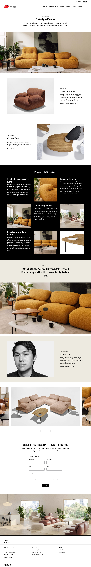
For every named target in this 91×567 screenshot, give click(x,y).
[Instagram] (9, 542)
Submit (45, 485)
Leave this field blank (34, 456)
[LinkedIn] (6, 542)
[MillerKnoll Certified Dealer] (7, 565)
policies (44, 481)
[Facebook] (4, 542)
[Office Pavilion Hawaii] (10, 7)
